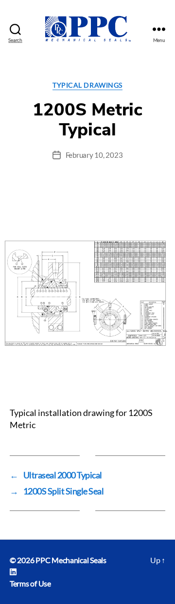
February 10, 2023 (94, 155)
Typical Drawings (87, 85)
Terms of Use (30, 583)
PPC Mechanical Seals (70, 560)
